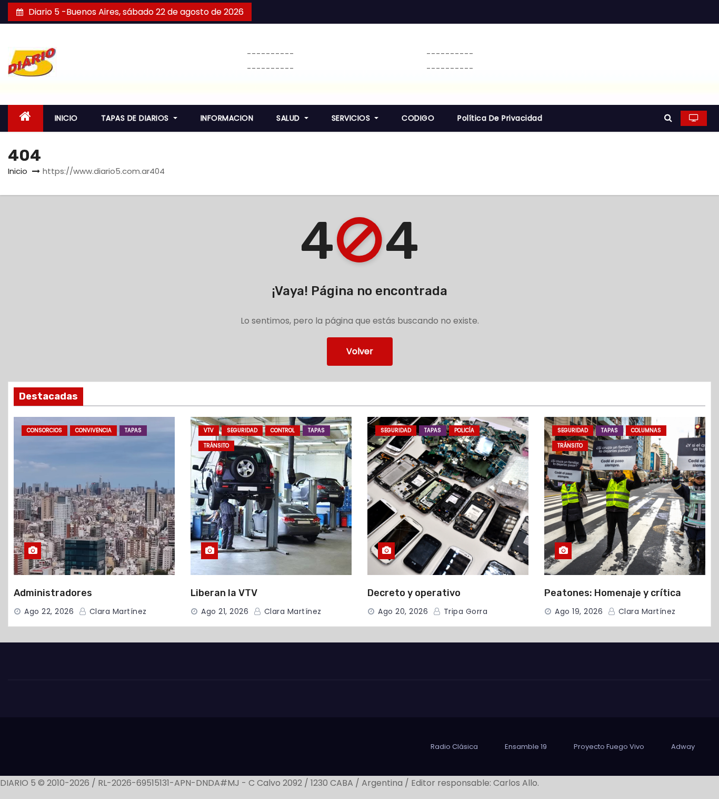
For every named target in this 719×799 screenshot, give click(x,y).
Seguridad (242, 430)
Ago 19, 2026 (579, 611)
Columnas (646, 430)
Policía (464, 430)
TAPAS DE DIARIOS (136, 118)
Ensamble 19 (526, 747)
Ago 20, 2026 (403, 611)
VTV (209, 430)
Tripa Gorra (464, 611)
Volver (359, 351)
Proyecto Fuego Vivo (609, 747)
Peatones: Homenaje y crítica (612, 593)
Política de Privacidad (499, 118)
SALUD (289, 118)
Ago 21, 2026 (224, 611)
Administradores (53, 593)
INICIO (66, 118)
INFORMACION (227, 118)
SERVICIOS (352, 118)
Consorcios (44, 430)
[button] (668, 118)
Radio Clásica (454, 747)
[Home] (25, 118)
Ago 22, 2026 (49, 611)
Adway (683, 747)
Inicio (17, 171)
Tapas (133, 430)
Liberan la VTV (224, 593)
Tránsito (216, 446)
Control (283, 430)
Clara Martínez (117, 611)
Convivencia (93, 430)
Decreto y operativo (414, 593)
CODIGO (418, 118)
